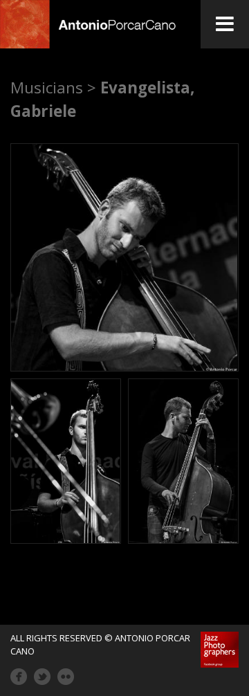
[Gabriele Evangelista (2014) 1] (124, 257)
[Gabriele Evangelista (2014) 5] (183, 461)
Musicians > (53, 87)
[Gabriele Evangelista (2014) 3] (65, 461)
